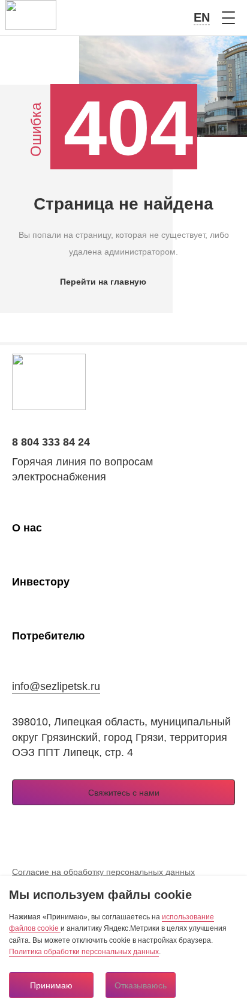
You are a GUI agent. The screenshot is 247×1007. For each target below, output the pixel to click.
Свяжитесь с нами (123, 792)
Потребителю (48, 636)
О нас (27, 528)
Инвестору (41, 582)
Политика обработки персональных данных (84, 952)
